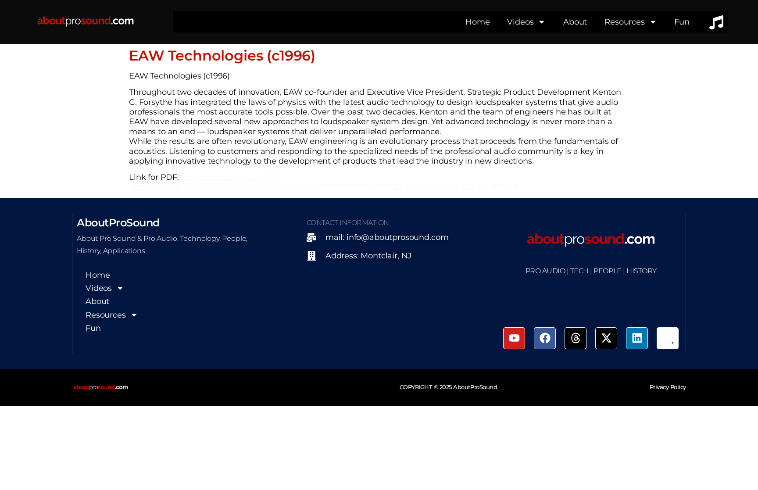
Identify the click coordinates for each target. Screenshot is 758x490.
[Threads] (575, 338)
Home (477, 21)
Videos (520, 21)
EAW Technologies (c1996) (230, 177)
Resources (624, 21)
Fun (682, 21)
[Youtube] (514, 338)
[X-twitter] (606, 338)
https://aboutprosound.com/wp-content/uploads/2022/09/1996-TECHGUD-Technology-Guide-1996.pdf (324, 186)
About (575, 21)
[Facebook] (545, 338)
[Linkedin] (637, 338)
